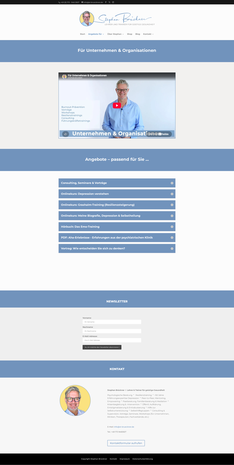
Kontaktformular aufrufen (126, 443)
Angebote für (95, 34)
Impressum (125, 459)
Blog (137, 34)
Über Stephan (114, 34)
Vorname (87, 318)
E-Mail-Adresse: (90, 336)
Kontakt (147, 34)
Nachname (88, 327)
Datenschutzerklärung (142, 459)
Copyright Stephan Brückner (94, 459)
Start (82, 34)
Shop (129, 34)
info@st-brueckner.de (124, 427)
